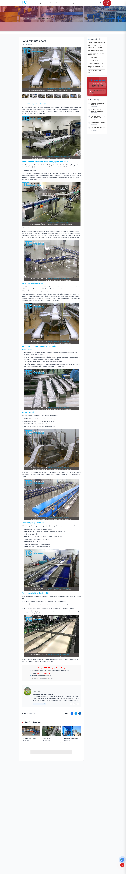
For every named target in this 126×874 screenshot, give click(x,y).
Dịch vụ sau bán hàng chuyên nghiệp (96, 67)
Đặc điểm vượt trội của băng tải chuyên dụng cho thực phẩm (96, 46)
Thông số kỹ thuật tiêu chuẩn (95, 63)
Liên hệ (96, 3)
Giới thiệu (49, 3)
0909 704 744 (98, 86)
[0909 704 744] (122, 865)
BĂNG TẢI (33, 18)
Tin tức (89, 3)
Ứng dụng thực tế (94, 60)
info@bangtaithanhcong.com (98, 91)
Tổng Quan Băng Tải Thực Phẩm (96, 42)
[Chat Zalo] (122, 860)
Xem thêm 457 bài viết (39, 704)
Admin (35, 688)
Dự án (74, 3)
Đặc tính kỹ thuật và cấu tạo (95, 50)
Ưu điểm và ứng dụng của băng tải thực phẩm (96, 53)
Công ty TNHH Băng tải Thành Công (96, 71)
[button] (78, 69)
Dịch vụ (81, 3)
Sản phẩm (58, 3)
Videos (67, 3)
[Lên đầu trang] (122, 870)
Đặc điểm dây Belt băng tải (98, 122)
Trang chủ (40, 3)
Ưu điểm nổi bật (93, 57)
